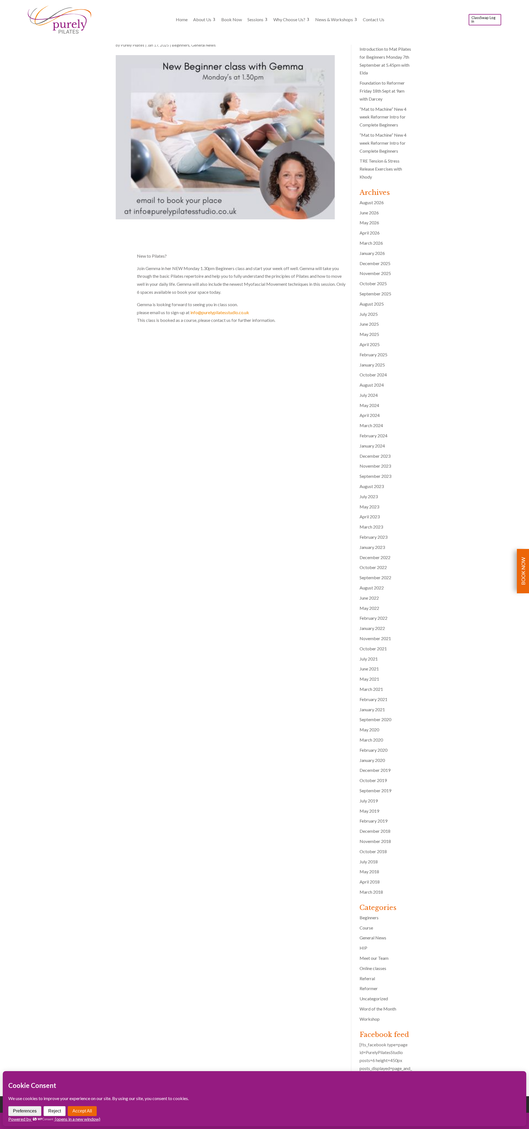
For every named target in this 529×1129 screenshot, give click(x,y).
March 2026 (371, 243)
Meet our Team (374, 958)
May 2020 (369, 729)
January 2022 (372, 628)
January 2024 (372, 445)
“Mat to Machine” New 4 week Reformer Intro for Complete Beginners (383, 117)
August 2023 (372, 486)
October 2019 (373, 780)
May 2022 (369, 608)
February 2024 (373, 435)
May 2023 (369, 506)
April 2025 (370, 344)
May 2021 (369, 678)
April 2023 (370, 516)
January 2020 (372, 760)
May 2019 (369, 810)
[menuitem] (181, 19)
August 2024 (372, 384)
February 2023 (373, 537)
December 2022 (375, 557)
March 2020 (371, 739)
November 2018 (375, 841)
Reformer (369, 988)
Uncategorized (374, 998)
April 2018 (370, 881)
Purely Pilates (132, 45)
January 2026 (372, 253)
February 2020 (373, 750)
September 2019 (375, 790)
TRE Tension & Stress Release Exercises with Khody (381, 168)
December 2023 (375, 456)
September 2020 (375, 719)
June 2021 (369, 668)
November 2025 (375, 273)
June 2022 (369, 597)
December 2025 (375, 263)
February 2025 (373, 354)
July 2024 (369, 395)
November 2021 (375, 638)
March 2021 (371, 689)
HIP (363, 947)
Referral (367, 978)
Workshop (370, 1019)
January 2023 (372, 547)
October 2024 (373, 374)
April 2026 (370, 232)
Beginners (181, 45)
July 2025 (369, 314)
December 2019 (375, 770)
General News (203, 45)
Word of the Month (378, 1008)
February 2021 (373, 699)
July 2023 (369, 496)
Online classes (373, 968)
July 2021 (369, 658)
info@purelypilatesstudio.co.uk (219, 312)
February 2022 (373, 618)
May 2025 (369, 334)
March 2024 (371, 425)
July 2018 (369, 861)
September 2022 (375, 577)
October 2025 (373, 283)
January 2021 (372, 709)
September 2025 (375, 293)
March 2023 (371, 526)
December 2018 (375, 831)
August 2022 (372, 587)
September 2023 (375, 476)
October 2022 (373, 567)
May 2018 (369, 871)
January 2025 (372, 364)
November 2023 (375, 465)
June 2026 (369, 212)
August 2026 (372, 202)
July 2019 (369, 800)
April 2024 (370, 415)
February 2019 (373, 820)
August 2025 (372, 303)
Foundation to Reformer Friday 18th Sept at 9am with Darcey (382, 90)
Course (366, 927)
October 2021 (373, 648)
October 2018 (373, 851)
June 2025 (369, 324)
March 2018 (371, 891)
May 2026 (369, 222)
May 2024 (369, 405)
